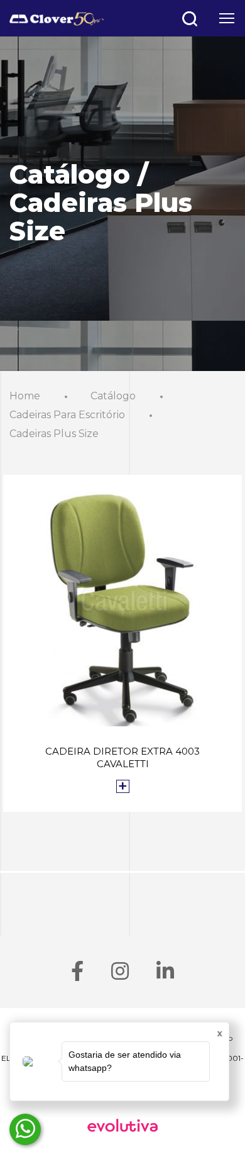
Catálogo (113, 396)
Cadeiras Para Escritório (67, 415)
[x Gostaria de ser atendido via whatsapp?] (25, 1129)
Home (24, 396)
